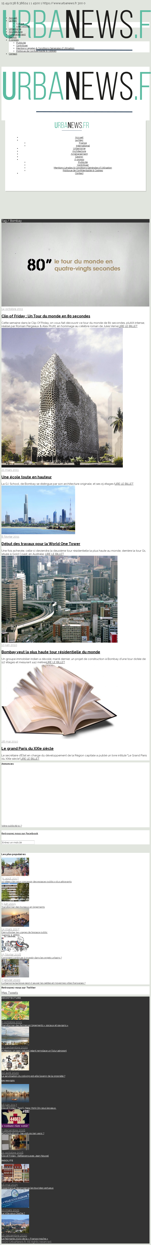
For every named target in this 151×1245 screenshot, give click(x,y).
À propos (14, 40)
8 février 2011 (10, 536)
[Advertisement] (75, 206)
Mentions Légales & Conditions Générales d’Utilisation (45, 48)
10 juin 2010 (9, 645)
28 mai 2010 (9, 741)
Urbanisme (15, 29)
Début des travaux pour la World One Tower (40, 544)
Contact (13, 53)
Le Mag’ (13, 20)
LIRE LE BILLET (128, 326)
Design (13, 37)
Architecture (15, 31)
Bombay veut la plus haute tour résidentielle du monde (50, 652)
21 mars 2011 (10, 470)
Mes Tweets (9, 993)
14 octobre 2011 (12, 309)
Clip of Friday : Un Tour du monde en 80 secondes (45, 316)
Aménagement (17, 34)
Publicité (21, 42)
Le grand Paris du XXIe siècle (27, 748)
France (20, 23)
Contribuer (22, 45)
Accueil (13, 18)
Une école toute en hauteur (26, 477)
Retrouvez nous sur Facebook (19, 833)
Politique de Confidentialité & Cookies (36, 51)
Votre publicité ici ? (11, 825)
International (23, 26)
